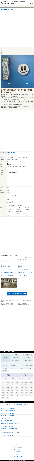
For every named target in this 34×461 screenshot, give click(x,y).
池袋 (21, 368)
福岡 (6, 6)
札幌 (5, 378)
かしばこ (30, 279)
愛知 (31, 387)
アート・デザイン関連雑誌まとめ (9, 428)
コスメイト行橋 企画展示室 (7, 275)
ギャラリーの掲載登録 (17, 447)
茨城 (3, 385)
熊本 (12, 395)
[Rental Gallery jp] (7, 3)
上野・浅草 (4, 365)
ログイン (17, 445)
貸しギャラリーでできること (8, 416)
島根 (3, 392)
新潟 (31, 385)
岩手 (12, 382)
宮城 (22, 382)
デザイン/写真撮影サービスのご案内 (10, 432)
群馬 (12, 385)
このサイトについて (17, 449)
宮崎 (17, 395)
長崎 (26, 395)
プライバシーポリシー (17, 456)
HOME (2, 6)
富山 (3, 387)
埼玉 (17, 385)
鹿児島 (31, 395)
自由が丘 (13, 365)
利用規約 (17, 454)
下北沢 (4, 363)
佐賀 (8, 395)
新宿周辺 (21, 363)
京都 (25, 374)
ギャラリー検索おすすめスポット (9, 410)
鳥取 (31, 390)
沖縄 (3, 397)
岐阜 (3, 390)
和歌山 (26, 390)
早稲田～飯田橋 (29, 365)
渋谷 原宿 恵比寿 (27, 355)
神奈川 (26, 385)
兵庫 (17, 390)
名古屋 (21, 378)
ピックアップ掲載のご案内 (7, 435)
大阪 (9, 374)
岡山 (8, 392)
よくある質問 (17, 451)
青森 (8, 382)
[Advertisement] (17, 29)
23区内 (29, 368)
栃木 (8, 385)
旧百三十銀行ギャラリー (23, 263)
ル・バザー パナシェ (22, 275)
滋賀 (12, 390)
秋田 (17, 382)
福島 (31, 382)
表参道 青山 (16, 357)
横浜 (13, 378)
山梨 (17, 387)
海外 (8, 397)
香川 (26, 392)
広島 (12, 392)
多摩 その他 (4, 370)
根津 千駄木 (12, 363)
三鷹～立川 (13, 368)
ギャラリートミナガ (5, 289)
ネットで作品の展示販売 (7, 426)
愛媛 (31, 392)
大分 (22, 395)
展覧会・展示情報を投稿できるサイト (10, 423)
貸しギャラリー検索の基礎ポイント (10, 413)
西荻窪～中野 (27, 360)
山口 (17, 392)
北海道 (3, 382)
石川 (8, 387)
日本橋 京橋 (21, 365)
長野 (22, 387)
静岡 (26, 387)
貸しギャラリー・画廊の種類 (8, 408)
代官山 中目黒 (16, 360)
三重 (8, 390)
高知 (3, 395)
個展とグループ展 (5, 418)
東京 (5, 357)
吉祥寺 (27, 357)
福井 (12, 387)
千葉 (22, 385)
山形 (26, 382)
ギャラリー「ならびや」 (6, 269)
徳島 (22, 392)
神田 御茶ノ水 (29, 363)
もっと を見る (17, 294)
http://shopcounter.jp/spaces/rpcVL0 (15, 161)
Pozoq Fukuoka (7, 9)
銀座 (16, 355)
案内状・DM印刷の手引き (7, 421)
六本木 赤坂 (4, 368)
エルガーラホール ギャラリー (24, 269)
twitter (17, 458)
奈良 (22, 390)
